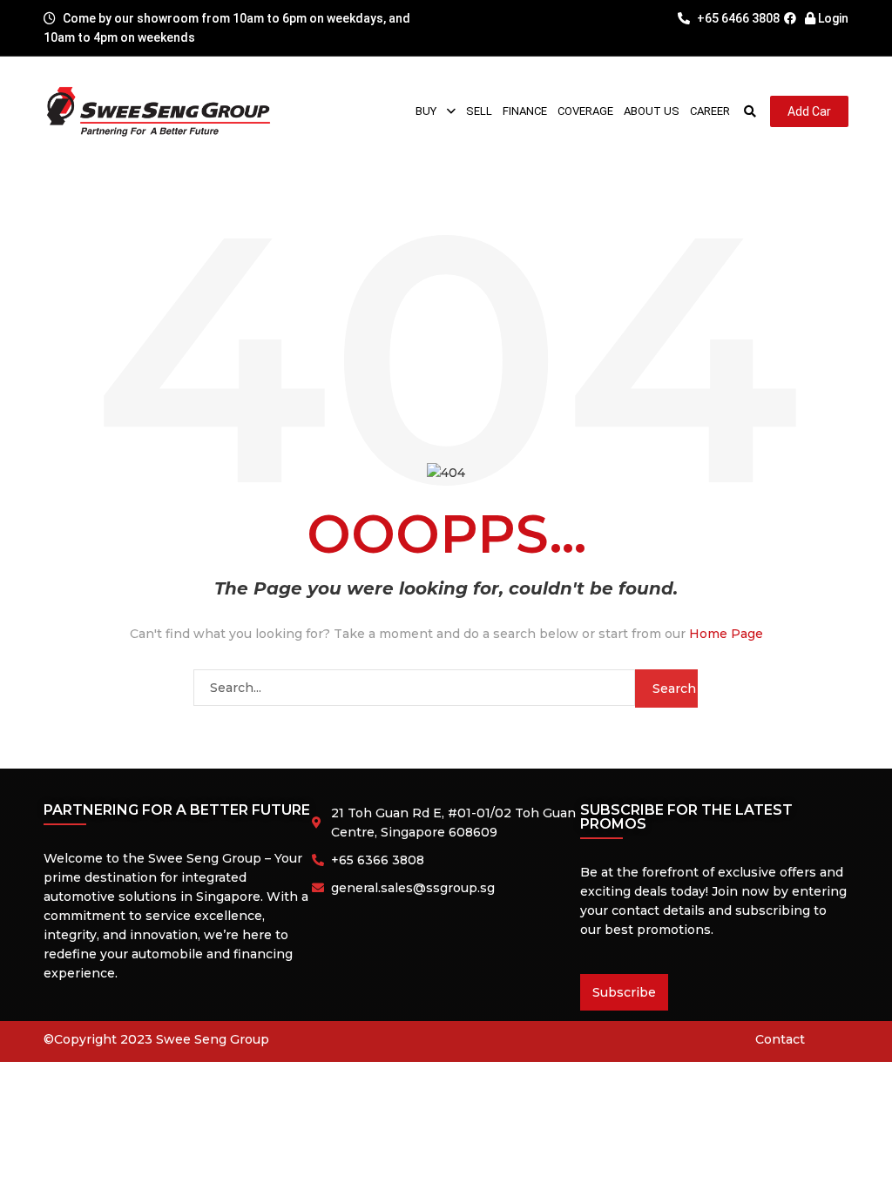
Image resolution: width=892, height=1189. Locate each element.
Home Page (726, 634)
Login (831, 18)
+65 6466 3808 (737, 18)
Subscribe (624, 992)
